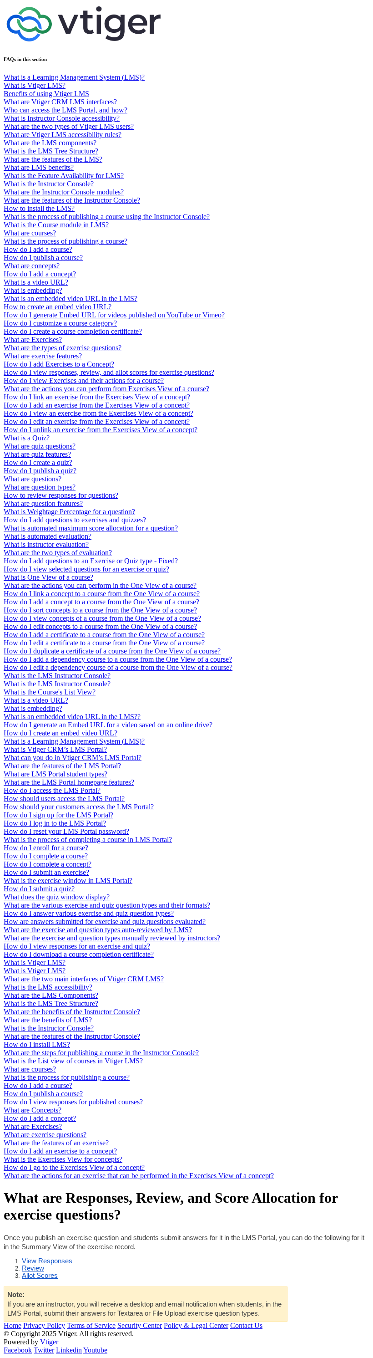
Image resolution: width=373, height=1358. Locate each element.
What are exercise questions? (45, 1134)
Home (12, 1325)
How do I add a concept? (40, 274)
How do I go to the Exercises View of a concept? (74, 1167)
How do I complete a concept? (47, 864)
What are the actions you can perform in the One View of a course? (100, 585)
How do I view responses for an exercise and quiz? (77, 946)
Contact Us (246, 1325)
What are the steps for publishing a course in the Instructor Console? (101, 1053)
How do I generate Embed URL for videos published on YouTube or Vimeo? (114, 315)
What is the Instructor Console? (49, 184)
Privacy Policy (44, 1325)
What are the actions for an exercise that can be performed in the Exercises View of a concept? (139, 1175)
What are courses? (30, 233)
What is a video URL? (36, 282)
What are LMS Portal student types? (55, 774)
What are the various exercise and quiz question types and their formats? (107, 905)
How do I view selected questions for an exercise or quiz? (86, 569)
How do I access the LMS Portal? (52, 790)
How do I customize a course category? (60, 323)
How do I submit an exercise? (46, 872)
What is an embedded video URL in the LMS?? (72, 716)
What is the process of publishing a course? (65, 241)
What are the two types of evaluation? (58, 552)
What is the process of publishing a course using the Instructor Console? (107, 216)
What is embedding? (33, 290)
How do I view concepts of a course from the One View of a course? (102, 618)
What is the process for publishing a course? (67, 1077)
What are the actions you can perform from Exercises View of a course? (106, 389)
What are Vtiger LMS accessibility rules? (62, 134)
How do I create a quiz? (38, 462)
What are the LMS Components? (51, 995)
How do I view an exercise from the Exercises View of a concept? (98, 413)
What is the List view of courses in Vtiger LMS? (73, 1061)
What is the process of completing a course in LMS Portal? (88, 839)
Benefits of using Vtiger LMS (46, 93)
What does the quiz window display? (57, 897)
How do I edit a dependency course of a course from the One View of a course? (118, 667)
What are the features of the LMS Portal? (62, 766)
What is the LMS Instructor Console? (57, 675)
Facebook (18, 1350)
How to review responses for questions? (61, 495)
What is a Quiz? (27, 438)
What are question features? (43, 503)
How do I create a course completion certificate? (73, 331)
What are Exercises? (33, 339)
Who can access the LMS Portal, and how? (65, 110)
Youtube (95, 1350)
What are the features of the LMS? (53, 159)
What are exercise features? (43, 356)
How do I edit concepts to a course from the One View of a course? (100, 626)
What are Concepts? (32, 1110)
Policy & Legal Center (196, 1325)
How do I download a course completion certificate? (79, 954)
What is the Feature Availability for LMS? (64, 175)
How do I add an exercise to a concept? (60, 1151)
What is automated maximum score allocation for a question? (91, 528)
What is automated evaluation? (47, 536)
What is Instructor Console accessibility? (62, 118)
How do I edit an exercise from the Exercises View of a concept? (97, 421)
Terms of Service (91, 1325)
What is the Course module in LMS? (56, 225)
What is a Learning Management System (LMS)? (74, 77)
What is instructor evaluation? (46, 544)
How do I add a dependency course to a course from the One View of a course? (118, 659)
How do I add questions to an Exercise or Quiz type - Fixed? (91, 561)
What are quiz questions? (40, 446)
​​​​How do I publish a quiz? (40, 471)
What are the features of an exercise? (56, 1143)
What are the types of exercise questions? (62, 348)
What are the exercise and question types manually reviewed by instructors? (112, 938)
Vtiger (49, 1342)
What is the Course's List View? (50, 692)
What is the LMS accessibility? (48, 987)
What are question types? (40, 487)
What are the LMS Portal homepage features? (69, 782)
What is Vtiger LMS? (35, 85)
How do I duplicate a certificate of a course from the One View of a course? (112, 651)
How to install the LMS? (39, 208)
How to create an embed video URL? (57, 307)
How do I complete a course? (46, 856)
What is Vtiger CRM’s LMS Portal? (55, 749)
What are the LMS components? (50, 143)
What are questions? (32, 479)
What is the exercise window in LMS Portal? (68, 880)
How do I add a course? (38, 249)
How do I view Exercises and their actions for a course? (84, 380)
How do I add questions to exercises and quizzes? (75, 520)
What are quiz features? (37, 454)
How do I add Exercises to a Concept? (59, 364)
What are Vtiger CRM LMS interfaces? (60, 102)
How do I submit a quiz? (39, 889)
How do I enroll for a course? (46, 848)
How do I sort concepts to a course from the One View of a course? (100, 610)
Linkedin (69, 1350)
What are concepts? (32, 266)
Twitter (44, 1350)
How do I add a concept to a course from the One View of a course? (101, 602)
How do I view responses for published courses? (73, 1102)
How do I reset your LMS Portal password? (66, 831)
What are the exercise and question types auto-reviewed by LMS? (98, 930)
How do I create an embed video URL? (60, 733)
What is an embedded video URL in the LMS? (70, 298)
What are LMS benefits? (39, 167)
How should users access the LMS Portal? (64, 798)
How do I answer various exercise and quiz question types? (89, 913)
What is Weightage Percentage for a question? (69, 512)
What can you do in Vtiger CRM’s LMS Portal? (72, 757)
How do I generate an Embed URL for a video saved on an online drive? (108, 725)
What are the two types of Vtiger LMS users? (69, 126)
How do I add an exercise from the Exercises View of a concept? (97, 405)
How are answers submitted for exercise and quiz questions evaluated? (105, 921)
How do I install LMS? (37, 1044)
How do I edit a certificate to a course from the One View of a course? (104, 643)
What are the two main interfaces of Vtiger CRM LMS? (84, 979)
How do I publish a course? (43, 257)
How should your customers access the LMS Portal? (79, 807)
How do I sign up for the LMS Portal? (58, 815)
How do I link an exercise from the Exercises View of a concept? (97, 397)
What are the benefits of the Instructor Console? (72, 1012)
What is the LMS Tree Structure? (51, 151)
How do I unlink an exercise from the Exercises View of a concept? (100, 430)
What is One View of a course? (48, 577)
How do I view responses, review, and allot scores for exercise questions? (109, 372)
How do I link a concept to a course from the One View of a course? (102, 593)
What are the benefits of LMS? (48, 1020)
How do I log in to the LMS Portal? (55, 823)
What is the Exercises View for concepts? (63, 1159)
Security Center (139, 1325)
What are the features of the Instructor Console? (72, 200)
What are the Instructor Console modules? (64, 192)
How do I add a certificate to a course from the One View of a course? (104, 634)
